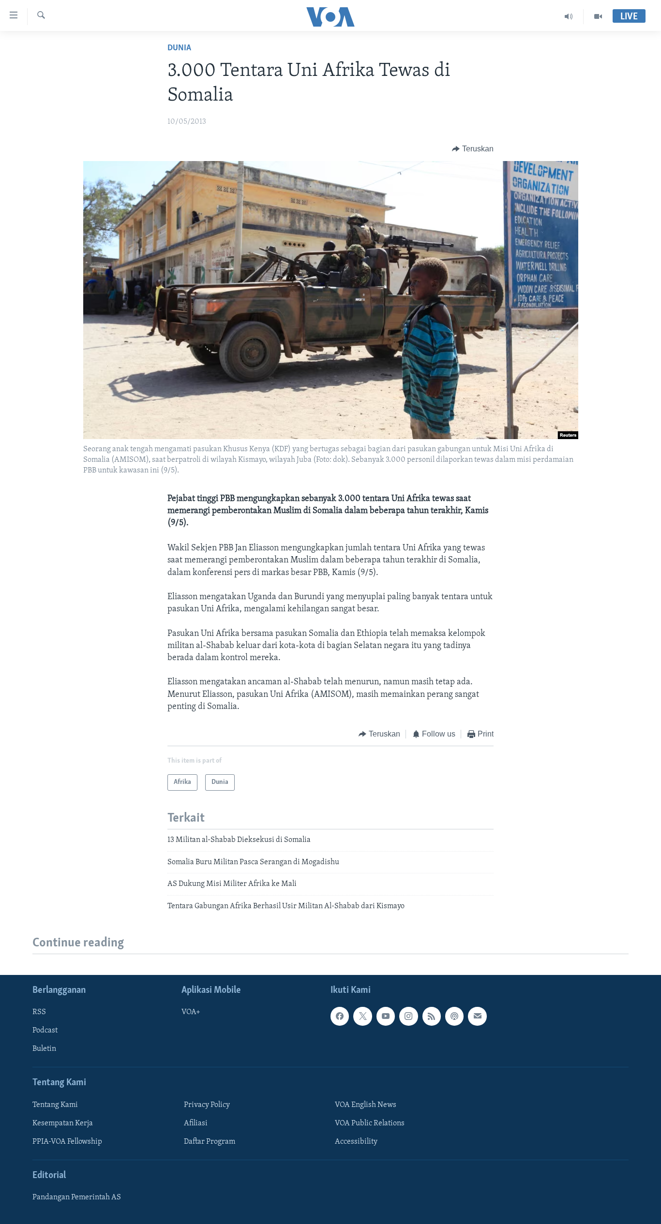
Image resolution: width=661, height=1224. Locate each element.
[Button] (473, 149)
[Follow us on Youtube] (385, 1016)
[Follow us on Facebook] (339, 1016)
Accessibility (356, 1142)
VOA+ (190, 1012)
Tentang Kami (55, 1105)
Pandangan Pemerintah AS (76, 1197)
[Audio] (569, 16)
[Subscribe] (477, 1016)
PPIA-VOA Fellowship (67, 1142)
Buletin (44, 1049)
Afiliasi (196, 1123)
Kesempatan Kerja (62, 1123)
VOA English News (365, 1105)
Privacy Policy (207, 1105)
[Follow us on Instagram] (408, 1016)
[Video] (598, 16)
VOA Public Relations (370, 1123)
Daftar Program (209, 1142)
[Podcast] (454, 1016)
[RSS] (431, 1016)
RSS (39, 1012)
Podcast (45, 1030)
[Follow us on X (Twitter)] (362, 1016)
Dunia (179, 48)
